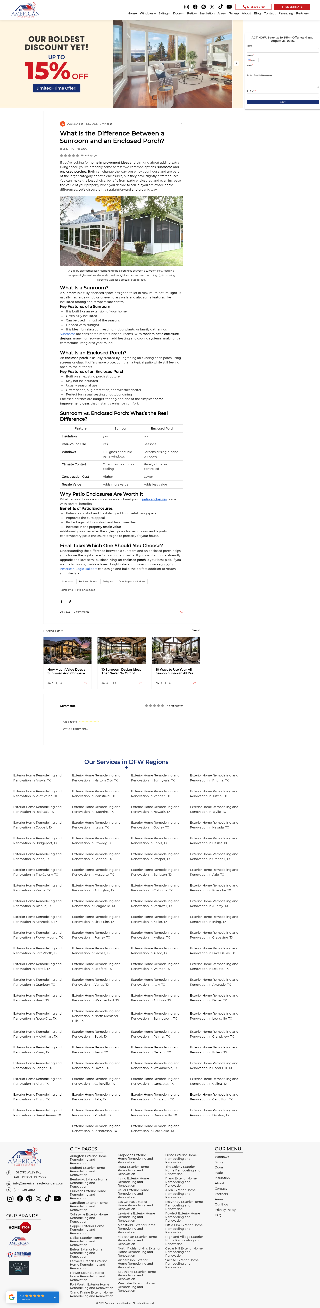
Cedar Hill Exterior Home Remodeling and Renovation (184, 1252)
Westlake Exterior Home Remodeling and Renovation (136, 1286)
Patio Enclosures (85, 589)
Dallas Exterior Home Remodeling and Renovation (86, 1241)
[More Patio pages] (196, 14)
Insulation (222, 1178)
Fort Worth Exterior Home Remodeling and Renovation (91, 1286)
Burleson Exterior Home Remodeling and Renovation (88, 1194)
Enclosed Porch (88, 581)
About (219, 1183)
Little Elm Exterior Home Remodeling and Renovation (184, 1228)
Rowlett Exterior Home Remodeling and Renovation (182, 1217)
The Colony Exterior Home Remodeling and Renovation (182, 1170)
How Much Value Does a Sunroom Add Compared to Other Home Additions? (67, 671)
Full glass (108, 581)
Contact (221, 1188)
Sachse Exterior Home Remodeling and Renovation (182, 1263)
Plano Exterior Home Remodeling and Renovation (181, 1182)
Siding (219, 1162)
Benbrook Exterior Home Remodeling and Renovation (88, 1183)
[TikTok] (221, 7)
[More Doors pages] (183, 14)
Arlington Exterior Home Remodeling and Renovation (88, 1159)
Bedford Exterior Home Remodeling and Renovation (87, 1171)
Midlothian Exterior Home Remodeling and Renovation (137, 1240)
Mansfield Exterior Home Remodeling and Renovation (137, 1228)
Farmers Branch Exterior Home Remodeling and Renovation (88, 1264)
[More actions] (181, 124)
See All (196, 630)
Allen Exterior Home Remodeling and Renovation (180, 1193)
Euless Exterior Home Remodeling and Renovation (86, 1253)
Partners (221, 1194)
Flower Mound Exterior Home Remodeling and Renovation (87, 1276)
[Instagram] (187, 7)
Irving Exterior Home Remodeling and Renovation (133, 1182)
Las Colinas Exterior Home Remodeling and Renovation (135, 1205)
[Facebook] (195, 7)
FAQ (218, 1215)
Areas (219, 1199)
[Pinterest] (204, 7)
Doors (219, 1167)
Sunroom (67, 581)
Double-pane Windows (132, 581)
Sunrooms (67, 589)
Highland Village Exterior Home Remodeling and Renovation (184, 1240)
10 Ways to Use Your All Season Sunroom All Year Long (175, 671)
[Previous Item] (7, 63)
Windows (222, 1157)
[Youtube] (229, 7)
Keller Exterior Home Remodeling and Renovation (133, 1193)
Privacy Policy (225, 1210)
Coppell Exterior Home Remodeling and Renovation (87, 1229)
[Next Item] (236, 63)
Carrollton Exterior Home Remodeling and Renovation (89, 1206)
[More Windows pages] (155, 14)
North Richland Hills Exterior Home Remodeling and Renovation (139, 1252)
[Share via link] (69, 601)
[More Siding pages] (169, 14)
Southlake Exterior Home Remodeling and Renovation (137, 1275)
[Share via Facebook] (61, 601)
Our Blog (221, 1204)
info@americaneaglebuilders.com (38, 1183)
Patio (219, 1173)
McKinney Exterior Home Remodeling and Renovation (184, 1205)
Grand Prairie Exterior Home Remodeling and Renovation (91, 1294)
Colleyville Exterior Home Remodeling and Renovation (89, 1218)
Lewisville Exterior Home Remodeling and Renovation (136, 1217)
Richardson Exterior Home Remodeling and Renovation (135, 1263)
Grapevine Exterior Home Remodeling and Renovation (135, 1158)
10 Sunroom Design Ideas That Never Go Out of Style (121, 671)
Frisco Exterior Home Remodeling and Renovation (181, 1158)
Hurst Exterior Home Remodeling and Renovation (133, 1170)
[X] (212, 7)
